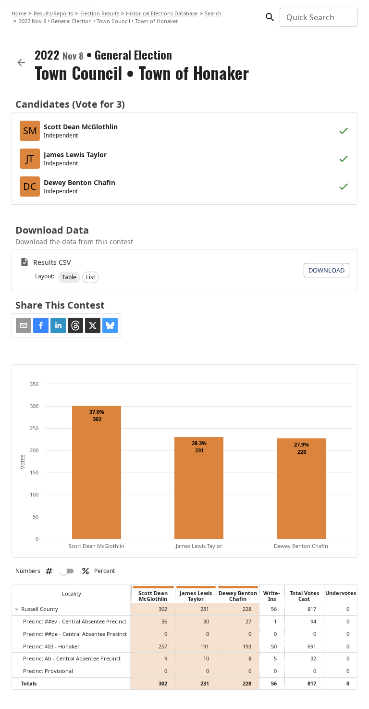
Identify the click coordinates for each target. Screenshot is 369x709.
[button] (69, 277)
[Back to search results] (21, 62)
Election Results (99, 13)
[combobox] (318, 17)
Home (19, 13)
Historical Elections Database (161, 13)
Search (213, 13)
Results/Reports (53, 13)
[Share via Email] (23, 325)
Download (326, 270)
